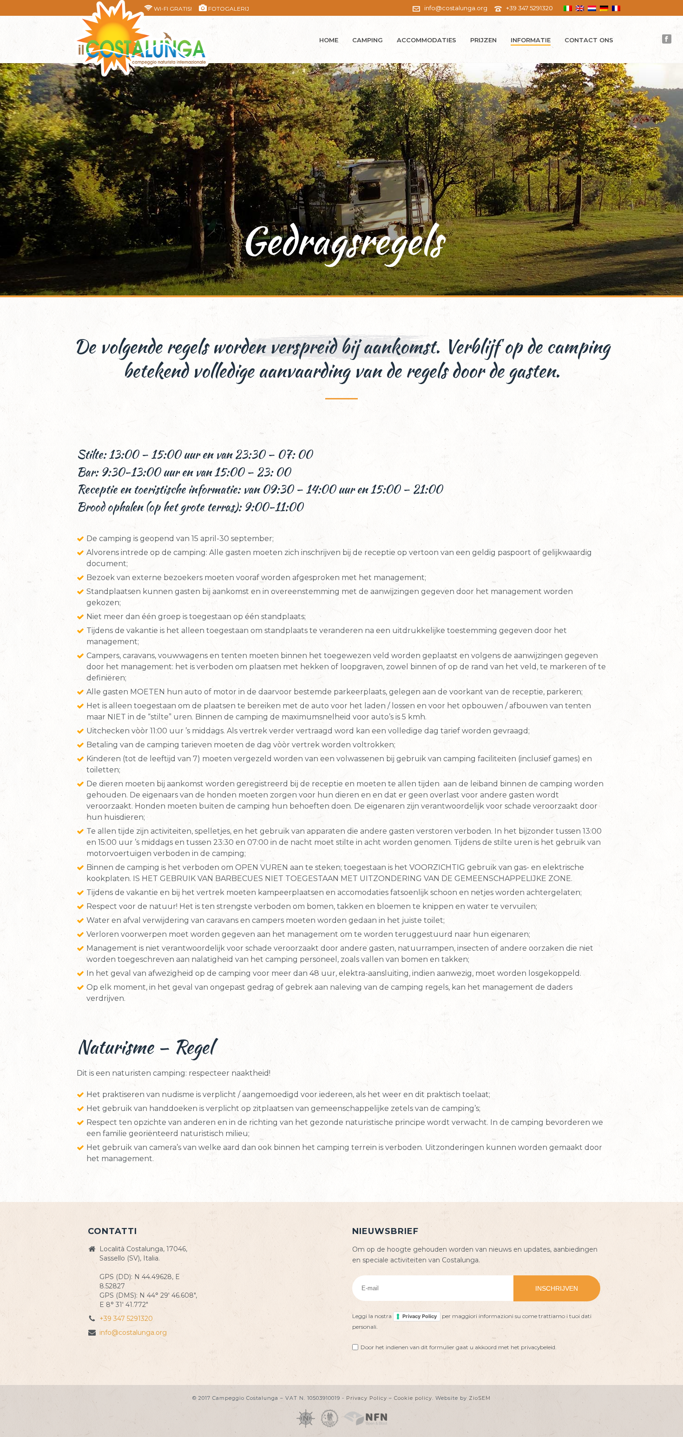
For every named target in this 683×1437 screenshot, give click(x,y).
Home (328, 40)
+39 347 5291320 (529, 8)
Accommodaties (426, 40)
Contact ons (589, 40)
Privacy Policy (419, 1316)
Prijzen (483, 40)
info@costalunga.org (455, 8)
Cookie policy (413, 1398)
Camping (367, 40)
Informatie (531, 40)
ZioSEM (480, 1398)
